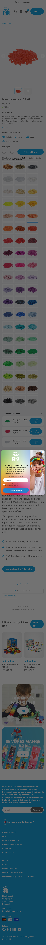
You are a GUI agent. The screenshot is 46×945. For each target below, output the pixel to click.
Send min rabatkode (16, 490)
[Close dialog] (42, 452)
